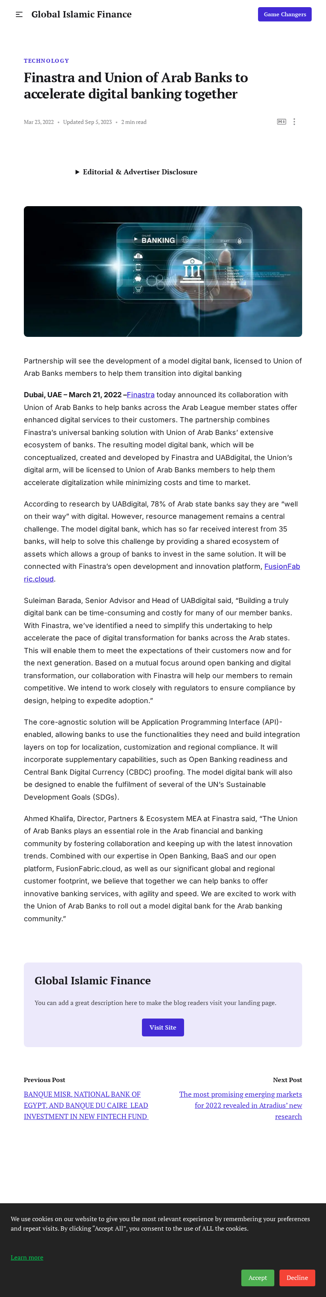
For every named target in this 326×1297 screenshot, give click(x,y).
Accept (257, 1278)
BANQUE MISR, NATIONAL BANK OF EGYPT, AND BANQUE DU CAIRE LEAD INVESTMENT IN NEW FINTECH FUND (86, 1105)
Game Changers (285, 14)
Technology (46, 60)
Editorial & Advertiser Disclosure (140, 171)
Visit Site (163, 1027)
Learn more (27, 1257)
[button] (19, 14)
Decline (297, 1278)
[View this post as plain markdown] (282, 122)
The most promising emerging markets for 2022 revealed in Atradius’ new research (240, 1105)
